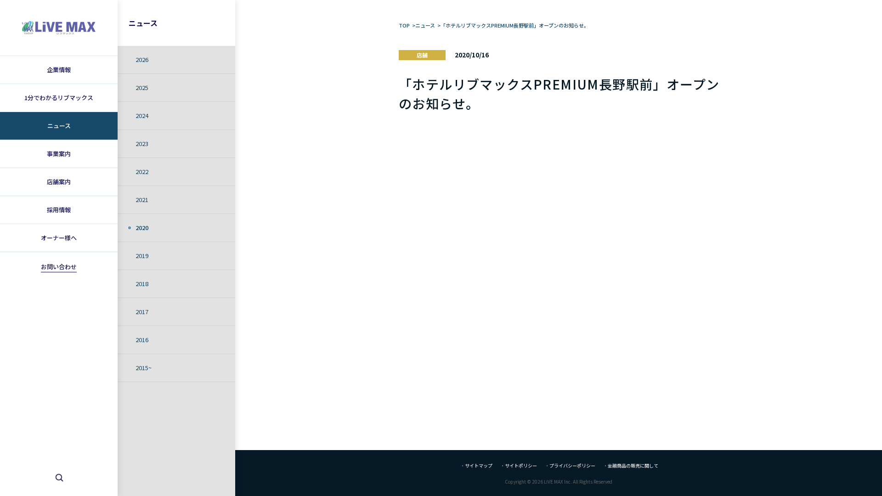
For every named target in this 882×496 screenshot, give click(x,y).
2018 (142, 283)
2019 (142, 255)
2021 (142, 199)
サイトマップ (478, 465)
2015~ (144, 367)
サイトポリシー (521, 465)
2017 (142, 311)
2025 (142, 87)
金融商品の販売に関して (633, 465)
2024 (142, 115)
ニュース (143, 22)
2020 (142, 227)
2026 (142, 59)
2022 (142, 171)
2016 (142, 339)
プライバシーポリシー (572, 465)
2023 (142, 143)
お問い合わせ (59, 266)
